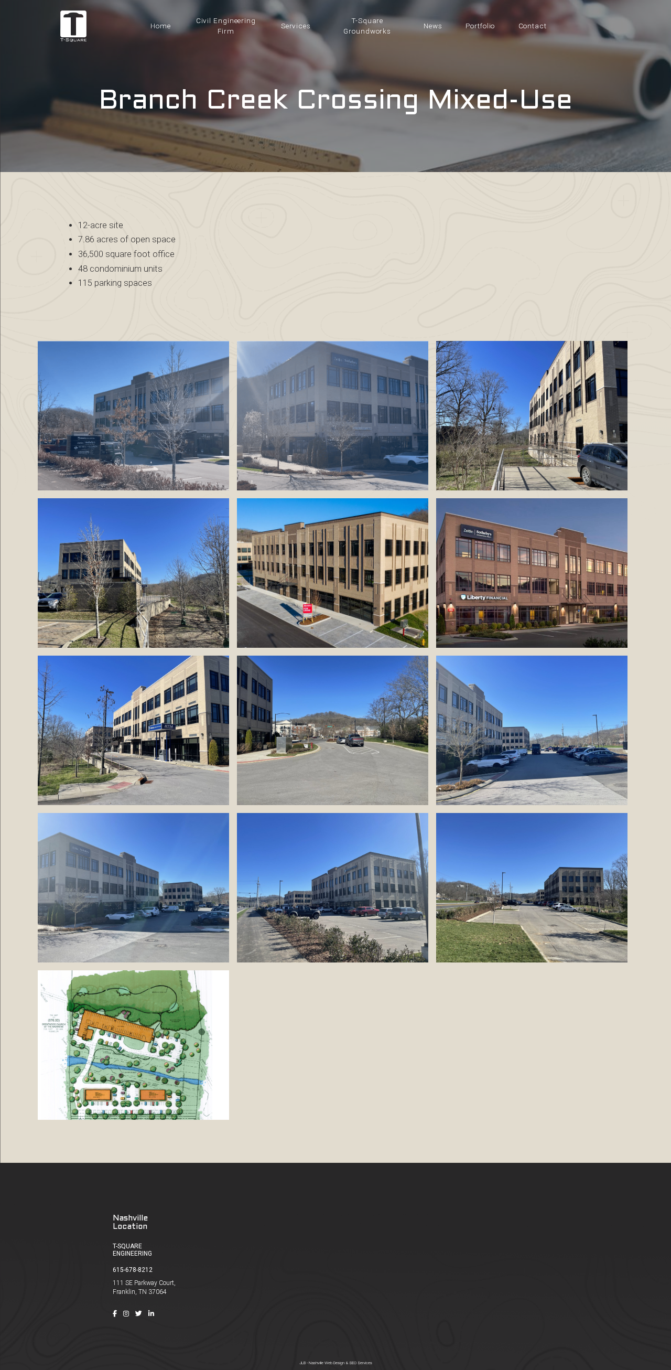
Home (160, 26)
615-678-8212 (133, 1269)
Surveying (576, 1252)
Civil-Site (574, 1237)
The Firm (479, 1252)
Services (296, 26)
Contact (478, 1312)
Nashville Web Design (326, 1363)
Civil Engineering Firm (226, 25)
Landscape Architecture (597, 1297)
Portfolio (480, 26)
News (433, 26)
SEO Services (360, 1363)
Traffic (571, 1267)
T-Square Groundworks (367, 25)
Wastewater (579, 1282)
